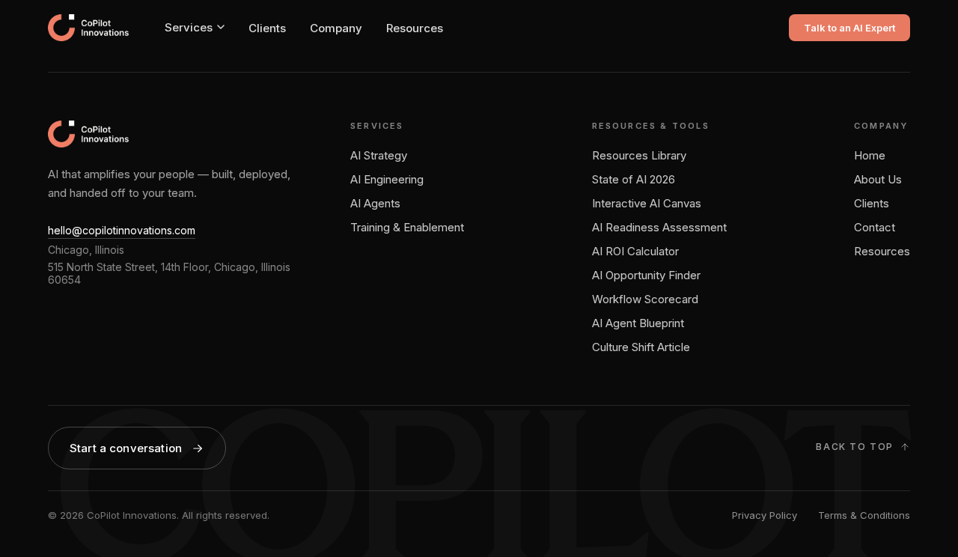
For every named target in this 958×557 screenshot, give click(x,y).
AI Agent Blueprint (638, 323)
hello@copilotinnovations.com (121, 230)
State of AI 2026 (633, 179)
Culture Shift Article (641, 347)
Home (869, 155)
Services (189, 27)
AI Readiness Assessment (659, 227)
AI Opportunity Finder (646, 275)
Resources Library (639, 155)
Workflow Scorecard (645, 299)
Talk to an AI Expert (849, 28)
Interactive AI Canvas (646, 203)
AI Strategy (378, 155)
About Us (878, 179)
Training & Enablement (407, 227)
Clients (267, 28)
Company (336, 28)
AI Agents (375, 203)
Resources (414, 28)
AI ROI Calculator (635, 251)
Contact (874, 227)
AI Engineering (387, 179)
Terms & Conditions (864, 515)
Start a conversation (126, 448)
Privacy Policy (764, 515)
